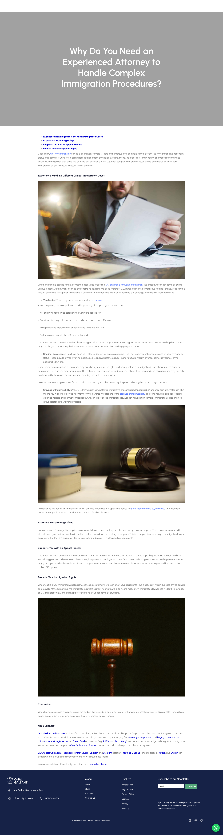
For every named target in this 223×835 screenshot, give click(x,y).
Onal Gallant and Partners (51, 733)
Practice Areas (99, 4)
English (174, 752)
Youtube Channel (132, 752)
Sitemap (125, 808)
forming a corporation (140, 737)
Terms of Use (128, 794)
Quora (85, 752)
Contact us (90, 798)
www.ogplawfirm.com (49, 752)
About (70, 4)
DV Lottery (120, 741)
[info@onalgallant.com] (20, 799)
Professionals (83, 4)
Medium (107, 752)
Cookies (125, 799)
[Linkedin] (190, 820)
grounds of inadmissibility (132, 393)
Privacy (125, 803)
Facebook (67, 752)
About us (89, 793)
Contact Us (128, 4)
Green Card (79, 741)
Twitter (77, 752)
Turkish (162, 752)
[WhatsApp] (216, 828)
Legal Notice (127, 789)
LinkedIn (94, 752)
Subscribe (191, 786)
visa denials (96, 300)
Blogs (87, 789)
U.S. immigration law (60, 153)
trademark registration (56, 741)
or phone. (102, 764)
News (87, 784)
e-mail (93, 764)
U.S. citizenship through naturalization (124, 284)
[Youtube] (196, 820)
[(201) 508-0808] (48, 799)
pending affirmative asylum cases (148, 508)
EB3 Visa (107, 741)
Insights (116, 4)
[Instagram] (201, 820)
